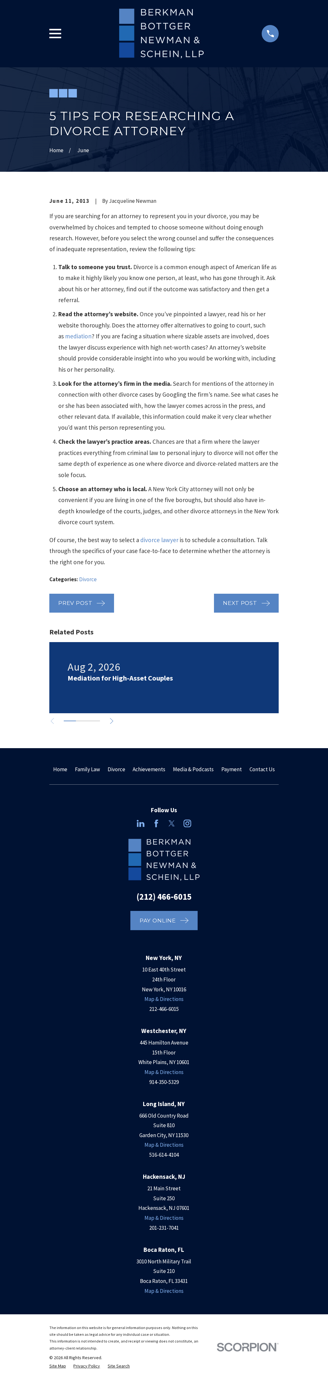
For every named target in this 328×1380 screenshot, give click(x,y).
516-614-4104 (164, 1154)
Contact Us (262, 769)
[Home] (161, 33)
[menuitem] (57, 1366)
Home (60, 769)
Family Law (87, 769)
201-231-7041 (164, 1227)
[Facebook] (156, 823)
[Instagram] (187, 823)
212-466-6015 (164, 1008)
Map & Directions (164, 999)
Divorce (88, 579)
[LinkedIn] (140, 823)
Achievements (149, 769)
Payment (231, 769)
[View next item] (112, 721)
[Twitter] (172, 823)
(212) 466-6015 (164, 896)
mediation (78, 336)
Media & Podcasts (193, 769)
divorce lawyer (159, 540)
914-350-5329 (164, 1082)
